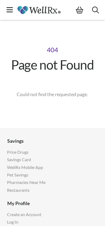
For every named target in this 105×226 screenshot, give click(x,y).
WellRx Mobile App (25, 167)
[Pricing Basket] (84, 10)
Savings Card (19, 159)
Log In (12, 221)
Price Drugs (18, 152)
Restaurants (18, 190)
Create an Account (24, 214)
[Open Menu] (9, 10)
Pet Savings (17, 174)
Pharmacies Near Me (26, 182)
